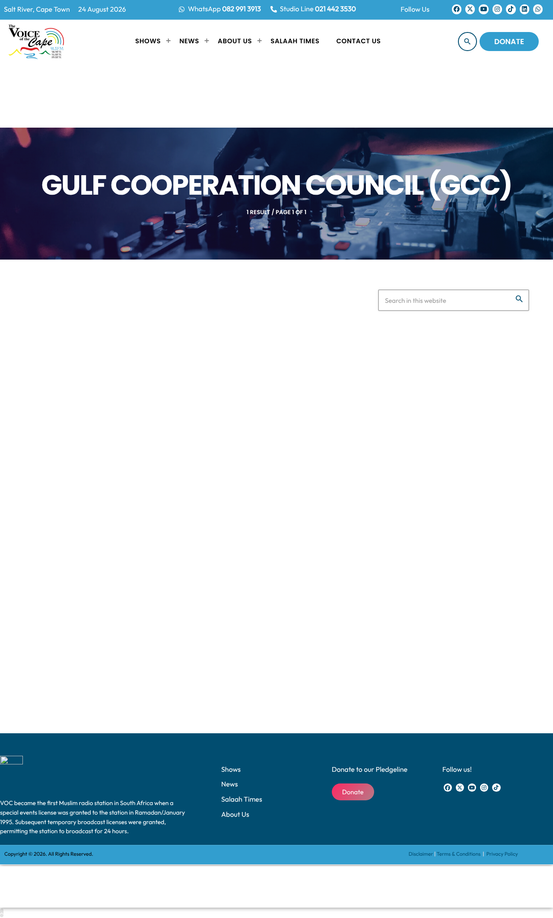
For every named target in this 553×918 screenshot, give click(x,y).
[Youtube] (483, 9)
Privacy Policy (502, 854)
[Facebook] (456, 9)
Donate (509, 41)
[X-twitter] (470, 9)
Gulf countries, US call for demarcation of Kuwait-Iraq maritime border (178, 561)
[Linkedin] (524, 9)
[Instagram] (497, 9)
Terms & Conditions (459, 854)
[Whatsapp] (538, 9)
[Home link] (36, 41)
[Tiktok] (510, 9)
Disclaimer (421, 854)
